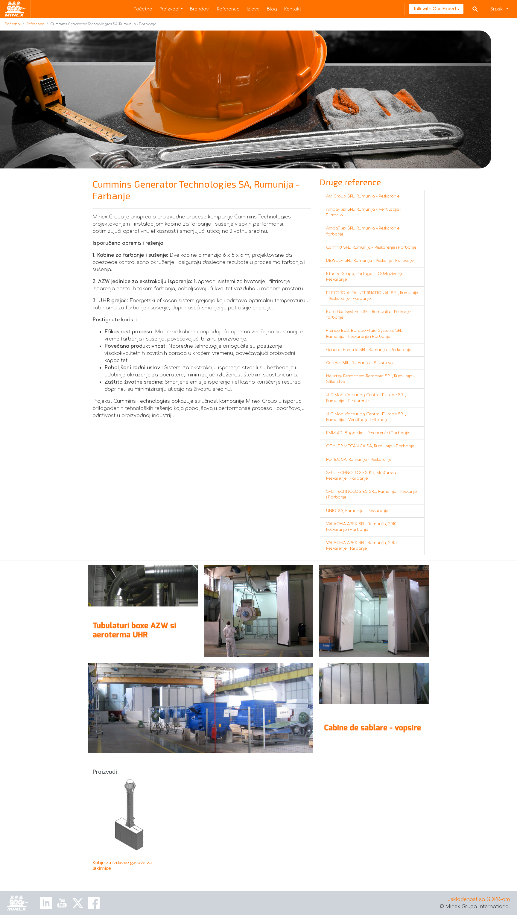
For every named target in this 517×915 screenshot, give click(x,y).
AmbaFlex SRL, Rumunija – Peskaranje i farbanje (364, 231)
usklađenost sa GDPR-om (479, 899)
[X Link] (78, 903)
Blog (272, 9)
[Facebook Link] (94, 903)
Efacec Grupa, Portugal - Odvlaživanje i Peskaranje (365, 277)
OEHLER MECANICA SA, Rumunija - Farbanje (370, 446)
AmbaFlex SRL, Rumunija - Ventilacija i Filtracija (363, 212)
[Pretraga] (475, 9)
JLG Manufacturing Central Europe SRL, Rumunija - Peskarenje (366, 398)
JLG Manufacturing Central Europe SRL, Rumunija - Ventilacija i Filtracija (366, 417)
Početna (143, 9)
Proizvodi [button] (169, 9)
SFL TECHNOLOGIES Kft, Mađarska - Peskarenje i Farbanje (362, 476)
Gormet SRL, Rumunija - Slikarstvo (359, 363)
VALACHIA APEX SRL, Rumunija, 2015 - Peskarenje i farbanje (362, 546)
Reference (228, 9)
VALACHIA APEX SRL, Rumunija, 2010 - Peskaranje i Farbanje (362, 527)
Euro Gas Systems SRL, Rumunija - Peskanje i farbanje (369, 315)
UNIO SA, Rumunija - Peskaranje (357, 511)
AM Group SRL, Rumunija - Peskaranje (362, 196)
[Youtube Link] (62, 903)
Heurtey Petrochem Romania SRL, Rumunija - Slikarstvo (370, 379)
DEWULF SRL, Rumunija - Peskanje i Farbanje (369, 261)
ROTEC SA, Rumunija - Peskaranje (358, 460)
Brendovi (200, 9)
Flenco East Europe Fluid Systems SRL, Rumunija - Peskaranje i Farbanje (364, 333)
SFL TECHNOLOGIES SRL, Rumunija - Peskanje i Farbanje (371, 494)
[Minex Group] (17, 903)
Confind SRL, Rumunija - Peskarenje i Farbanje (371, 247)
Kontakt (292, 9)
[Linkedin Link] (46, 903)
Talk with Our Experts (436, 9)
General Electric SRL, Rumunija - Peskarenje (368, 350)
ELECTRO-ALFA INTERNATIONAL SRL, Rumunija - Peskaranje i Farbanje (372, 296)
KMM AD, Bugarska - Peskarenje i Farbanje (367, 433)
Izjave (253, 9)
